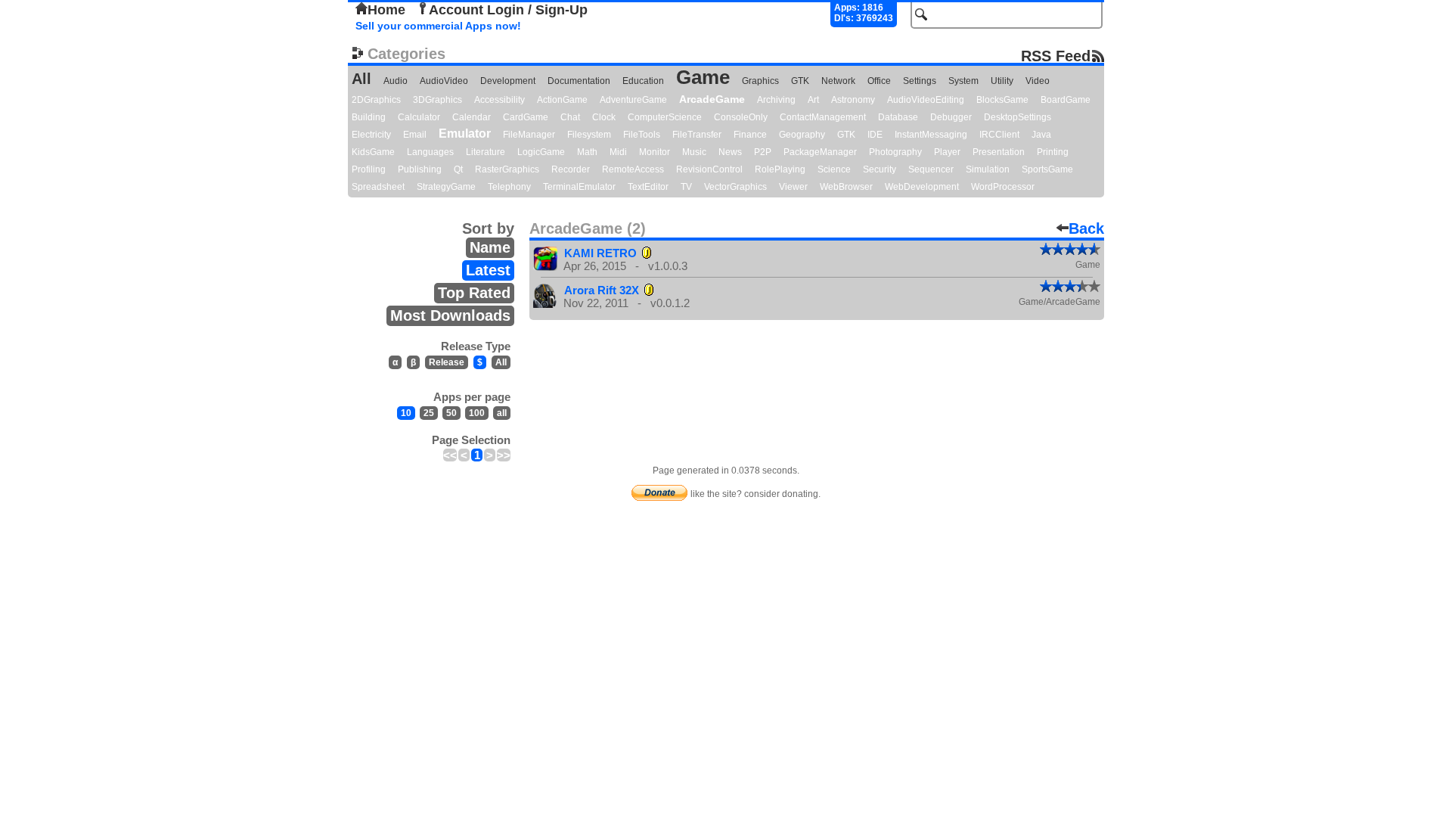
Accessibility (499, 100)
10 (406, 413)
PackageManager (820, 152)
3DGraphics (437, 100)
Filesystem (589, 134)
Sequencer (931, 169)
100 (477, 413)
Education (643, 81)
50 (451, 413)
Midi (618, 152)
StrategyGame (446, 187)
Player (947, 152)
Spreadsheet (378, 187)
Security (879, 169)
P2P (762, 152)
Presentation (999, 152)
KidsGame (373, 152)
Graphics (760, 81)
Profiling (369, 169)
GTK (800, 81)
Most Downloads (450, 315)
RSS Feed (1056, 56)
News (730, 152)
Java (1041, 134)
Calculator (419, 117)
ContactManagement (823, 117)
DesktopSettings (1017, 117)
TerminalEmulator (579, 187)
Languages (430, 152)
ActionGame (562, 100)
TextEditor (648, 187)
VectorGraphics (735, 187)
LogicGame (541, 152)
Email (415, 134)
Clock (604, 117)
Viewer (793, 187)
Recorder (570, 169)
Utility (1002, 81)
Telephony (509, 187)
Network (838, 81)
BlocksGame (1002, 100)
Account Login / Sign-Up (508, 9)
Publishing (420, 169)
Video (1037, 81)
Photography (895, 152)
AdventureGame (633, 100)
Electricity (371, 134)
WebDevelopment (922, 187)
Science (834, 169)
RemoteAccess (633, 169)
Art (813, 100)
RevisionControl (709, 169)
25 (429, 413)
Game (703, 77)
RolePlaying (780, 169)
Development (507, 81)
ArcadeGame (712, 99)
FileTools (641, 134)
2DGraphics (376, 100)
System (963, 81)
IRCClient (999, 134)
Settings (919, 81)
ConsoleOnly (741, 117)
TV (686, 187)
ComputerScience (665, 117)
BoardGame (1066, 100)
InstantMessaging (931, 134)
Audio (395, 81)
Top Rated (474, 292)
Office (879, 81)
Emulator (465, 133)
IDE (875, 134)
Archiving (776, 100)
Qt (458, 169)
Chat (570, 117)
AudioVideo (444, 81)
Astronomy (853, 100)
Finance (750, 134)
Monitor (654, 152)
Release (446, 362)
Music (694, 152)
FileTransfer (696, 134)
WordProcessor (1003, 187)
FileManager (529, 134)
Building (369, 117)
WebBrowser (846, 187)
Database (898, 117)
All (361, 78)
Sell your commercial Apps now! (438, 26)
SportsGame (1047, 169)
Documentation (579, 81)
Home (386, 9)
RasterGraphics (507, 169)
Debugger (951, 117)
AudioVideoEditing (925, 100)
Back (1086, 228)
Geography (802, 134)
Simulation (988, 169)
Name (490, 247)
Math (587, 152)
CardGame (525, 117)
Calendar (471, 117)
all (502, 413)
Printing (1053, 152)
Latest (488, 270)
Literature (485, 152)
